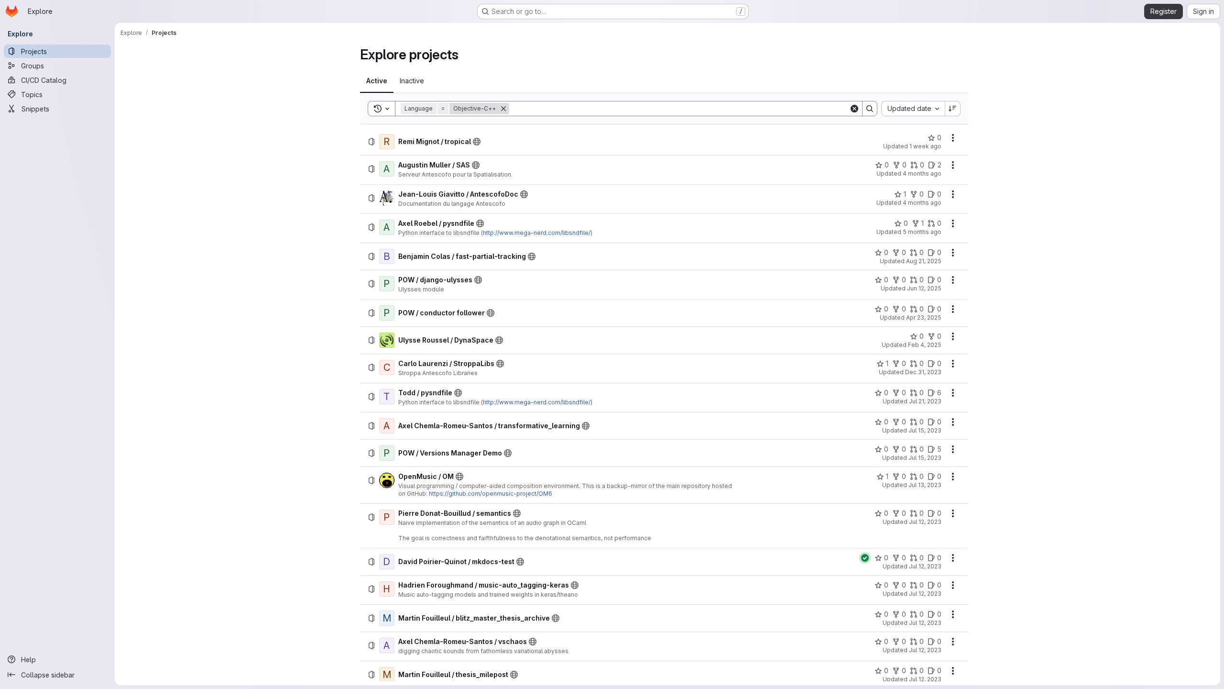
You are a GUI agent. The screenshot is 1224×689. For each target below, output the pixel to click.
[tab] (376, 81)
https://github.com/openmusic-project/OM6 (490, 493)
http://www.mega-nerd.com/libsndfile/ (536, 232)
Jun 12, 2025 (924, 288)
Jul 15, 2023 (924, 430)
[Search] (869, 108)
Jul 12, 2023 (925, 521)
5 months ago (922, 231)
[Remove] (503, 108)
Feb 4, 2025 (924, 344)
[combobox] (913, 108)
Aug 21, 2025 (923, 261)
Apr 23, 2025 (923, 317)
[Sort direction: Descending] (953, 108)
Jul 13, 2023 (924, 485)
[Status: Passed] (865, 558)
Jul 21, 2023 (925, 401)
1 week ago (925, 146)
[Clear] (854, 108)
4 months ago (922, 173)
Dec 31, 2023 (923, 372)
